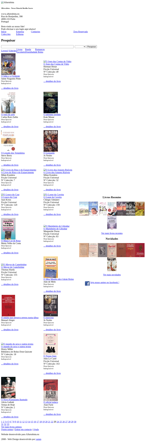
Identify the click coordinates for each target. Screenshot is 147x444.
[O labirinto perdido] (50, 112)
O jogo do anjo (8, 114)
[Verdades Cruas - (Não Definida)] (84, 256)
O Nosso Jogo (49, 356)
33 (8, 424)
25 (61, 421)
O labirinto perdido (52, 114)
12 (23, 421)
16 (35, 421)
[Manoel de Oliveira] (130, 215)
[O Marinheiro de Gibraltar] (56, 226)
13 (26, 421)
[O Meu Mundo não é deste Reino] (50, 277)
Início (3, 31)
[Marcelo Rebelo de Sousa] (112, 215)
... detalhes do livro (9, 88)
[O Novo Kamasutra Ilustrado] (8, 397)
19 (43, 421)
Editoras (20, 34)
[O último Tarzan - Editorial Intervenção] (112, 270)
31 (2, 424)
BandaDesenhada (30, 50)
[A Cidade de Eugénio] (84, 215)
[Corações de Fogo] (140, 215)
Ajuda (36, 429)
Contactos (35, 31)
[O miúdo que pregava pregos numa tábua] (8, 315)
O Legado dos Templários (13, 153)
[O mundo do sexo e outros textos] (17, 344)
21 (49, 421)
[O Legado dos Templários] (8, 151)
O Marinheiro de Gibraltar (55, 228)
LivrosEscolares (21, 50)
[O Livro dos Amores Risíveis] (57, 170)
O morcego (48, 317)
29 (72, 421)
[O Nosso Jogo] (50, 354)
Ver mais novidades (112, 274)
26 (63, 421)
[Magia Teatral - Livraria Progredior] (112, 256)
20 (46, 421)
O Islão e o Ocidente (10, 76)
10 (18, 421)
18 (40, 421)
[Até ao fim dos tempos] (121, 215)
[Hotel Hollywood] (93, 215)
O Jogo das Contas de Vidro (56, 64)
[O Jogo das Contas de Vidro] (57, 61)
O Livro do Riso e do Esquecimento (17, 172)
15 (32, 421)
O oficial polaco (50, 402)
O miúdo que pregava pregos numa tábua (19, 317)
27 (66, 421)
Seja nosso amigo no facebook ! (104, 282)
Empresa (20, 31)
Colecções (5, 34)
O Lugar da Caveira (52, 197)
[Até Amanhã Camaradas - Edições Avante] (140, 256)
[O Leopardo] (50, 151)
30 (75, 421)
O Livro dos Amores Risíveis (56, 172)
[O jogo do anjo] (8, 112)
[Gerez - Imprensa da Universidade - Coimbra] (102, 256)
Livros (4, 50)
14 (29, 421)
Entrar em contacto (23, 429)
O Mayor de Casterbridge (12, 267)
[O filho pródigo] (112, 229)
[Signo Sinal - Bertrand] (121, 256)
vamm (38, 439)
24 (58, 421)
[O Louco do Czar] (10, 194)
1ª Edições (12, 50)
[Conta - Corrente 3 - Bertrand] (130, 256)
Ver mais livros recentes (112, 233)
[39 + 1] (102, 215)
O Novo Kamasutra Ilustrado (14, 399)
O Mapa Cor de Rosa (11, 240)
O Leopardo (49, 153)
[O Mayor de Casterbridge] (14, 264)
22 (52, 421)
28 (69, 421)
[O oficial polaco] (50, 400)
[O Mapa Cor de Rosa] (8, 238)
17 (38, 421)
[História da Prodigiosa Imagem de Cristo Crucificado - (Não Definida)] (93, 256)
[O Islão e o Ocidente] (8, 74)
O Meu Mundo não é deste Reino (58, 279)
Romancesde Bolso (40, 50)
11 (21, 421)
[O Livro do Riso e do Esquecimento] (18, 170)
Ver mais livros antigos (11, 427)
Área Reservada (80, 31)
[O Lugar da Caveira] (53, 194)
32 (5, 424)
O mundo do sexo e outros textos (16, 346)
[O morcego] (50, 315)
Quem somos (7, 429)
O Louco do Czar (9, 197)
